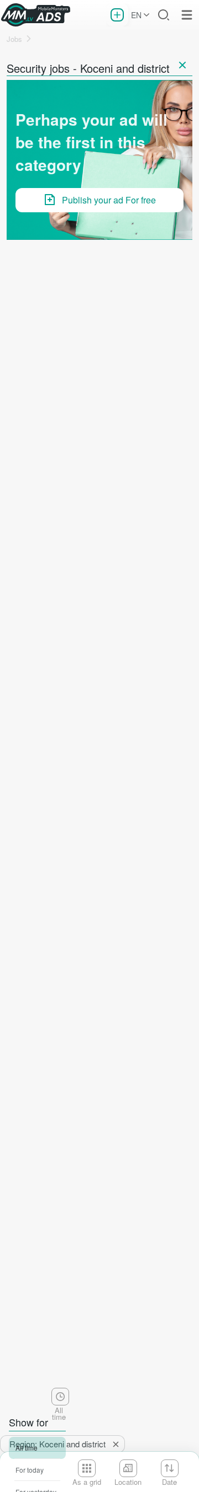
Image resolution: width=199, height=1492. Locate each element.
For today (29, 1469)
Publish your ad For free (109, 200)
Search (164, 14)
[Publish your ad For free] (117, 14)
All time (26, 1447)
